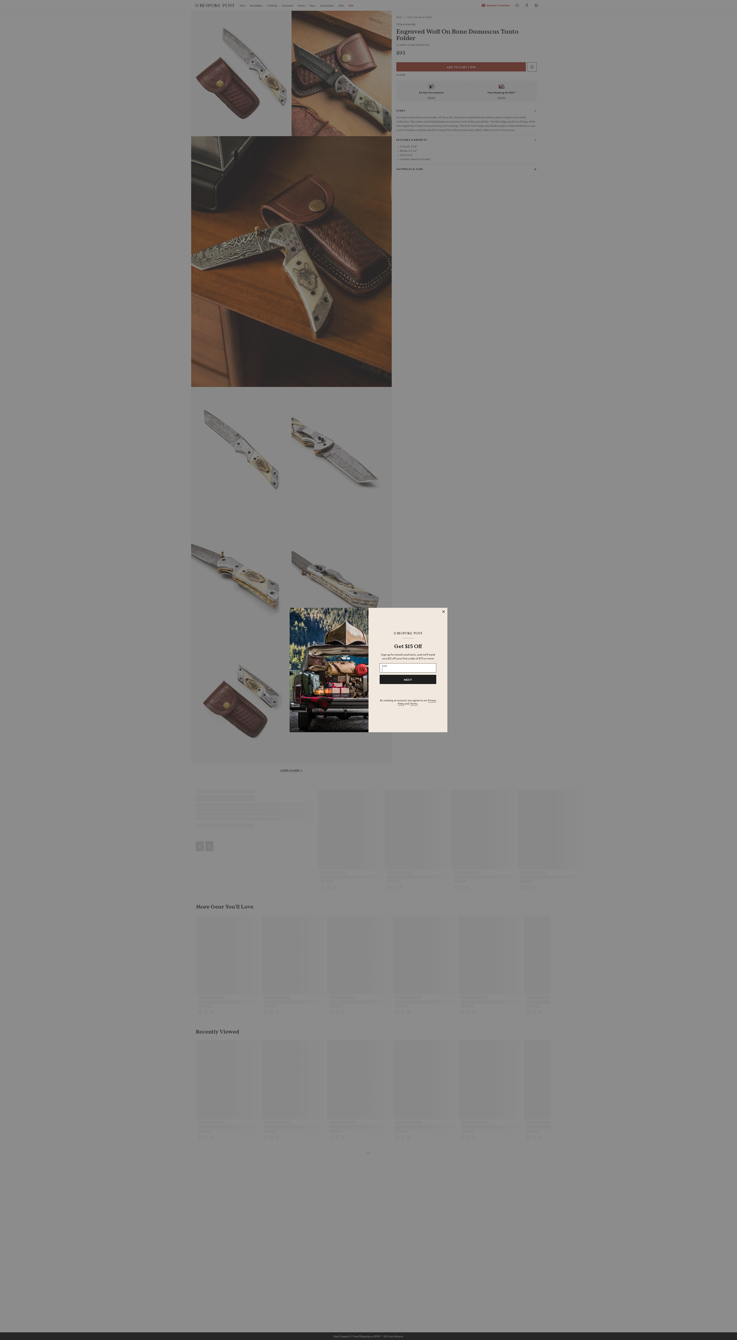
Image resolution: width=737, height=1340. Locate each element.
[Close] (443, 611)
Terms (413, 703)
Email (384, 666)
